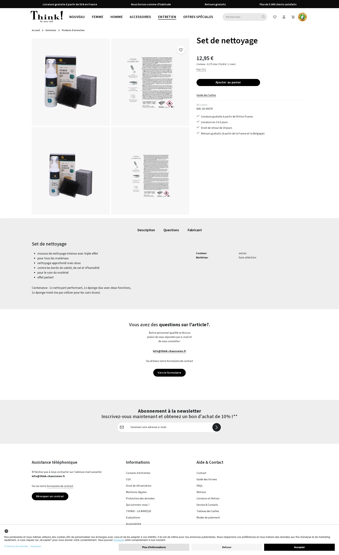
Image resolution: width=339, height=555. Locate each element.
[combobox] (241, 17)
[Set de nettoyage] (71, 82)
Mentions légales (136, 492)
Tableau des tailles (208, 511)
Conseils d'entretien (138, 473)
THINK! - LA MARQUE (138, 511)
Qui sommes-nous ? (138, 505)
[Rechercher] (263, 17)
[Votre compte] (284, 17)
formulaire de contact (60, 486)
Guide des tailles (206, 95)
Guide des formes (207, 479)
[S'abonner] (216, 427)
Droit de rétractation (138, 486)
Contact (201, 473)
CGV (128, 479)
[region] (110, 127)
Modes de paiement (208, 517)
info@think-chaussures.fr (169, 351)
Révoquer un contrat (50, 496)
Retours (201, 492)
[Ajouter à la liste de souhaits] (181, 50)
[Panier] (293, 17)
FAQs (200, 486)
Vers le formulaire (169, 373)
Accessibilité (133, 524)
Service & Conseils (207, 505)
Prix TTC (201, 69)
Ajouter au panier (228, 82)
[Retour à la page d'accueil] (47, 17)
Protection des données (140, 498)
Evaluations (133, 517)
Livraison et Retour (208, 498)
